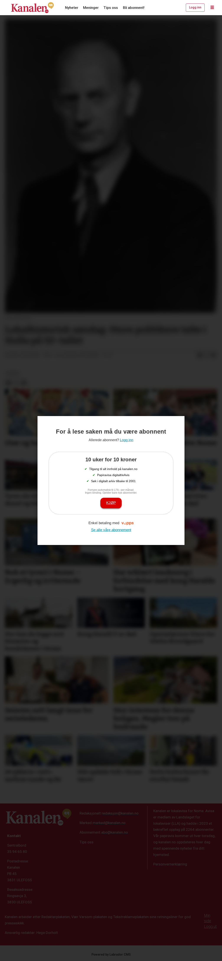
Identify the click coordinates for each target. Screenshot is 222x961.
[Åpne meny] (212, 7)
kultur (12, 373)
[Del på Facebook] (199, 355)
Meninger (91, 7)
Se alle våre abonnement (111, 530)
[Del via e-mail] (213, 355)
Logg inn (195, 7)
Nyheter (71, 7)
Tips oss (110, 7)
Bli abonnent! (133, 7)
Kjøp (111, 503)
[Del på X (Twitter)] (206, 355)
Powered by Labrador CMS (111, 954)
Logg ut (210, 926)
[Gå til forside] (32, 7)
